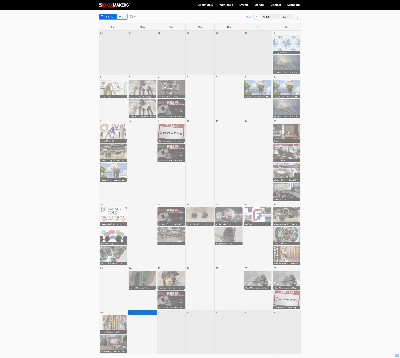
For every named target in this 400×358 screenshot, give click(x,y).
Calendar (109, 16)
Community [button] (205, 4)
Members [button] (293, 4)
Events (244, 4)
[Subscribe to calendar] (132, 16)
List (123, 16)
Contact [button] (276, 4)
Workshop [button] (226, 4)
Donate (259, 4)
